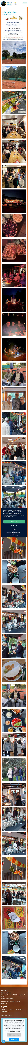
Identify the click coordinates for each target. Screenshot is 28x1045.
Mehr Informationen (14, 1035)
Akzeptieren (14, 1039)
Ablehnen (14, 525)
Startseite (4, 1009)
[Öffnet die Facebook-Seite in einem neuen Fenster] (1, 1007)
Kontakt (11, 1009)
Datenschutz (5, 1011)
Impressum (19, 1009)
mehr (14, 529)
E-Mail (5, 1003)
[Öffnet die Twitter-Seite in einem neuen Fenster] (6, 1007)
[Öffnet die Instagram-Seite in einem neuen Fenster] (4, 1007)
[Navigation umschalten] (25, 3)
